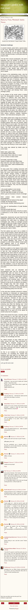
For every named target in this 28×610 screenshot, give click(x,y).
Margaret (6, 462)
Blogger (16, 608)
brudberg (6, 393)
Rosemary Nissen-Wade (10, 548)
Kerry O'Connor (8, 379)
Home (14, 603)
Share (3, 371)
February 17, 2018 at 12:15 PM (16, 393)
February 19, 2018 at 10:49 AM (18, 567)
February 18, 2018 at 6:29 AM (17, 524)
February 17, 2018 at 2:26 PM (17, 415)
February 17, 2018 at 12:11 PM (19, 379)
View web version (14, 606)
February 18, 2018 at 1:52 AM (19, 489)
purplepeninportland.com (10, 537)
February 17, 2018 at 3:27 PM (17, 436)
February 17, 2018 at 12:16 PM (17, 403)
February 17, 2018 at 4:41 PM (17, 453)
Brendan (6, 436)
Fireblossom (7, 567)
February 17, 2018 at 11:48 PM (13, 470)
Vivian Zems (7, 415)
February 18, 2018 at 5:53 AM (17, 501)
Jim (5, 470)
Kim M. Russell (7, 489)
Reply (5, 389)
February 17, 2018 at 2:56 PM (16, 426)
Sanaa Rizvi (7, 403)
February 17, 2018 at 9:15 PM (16, 462)
